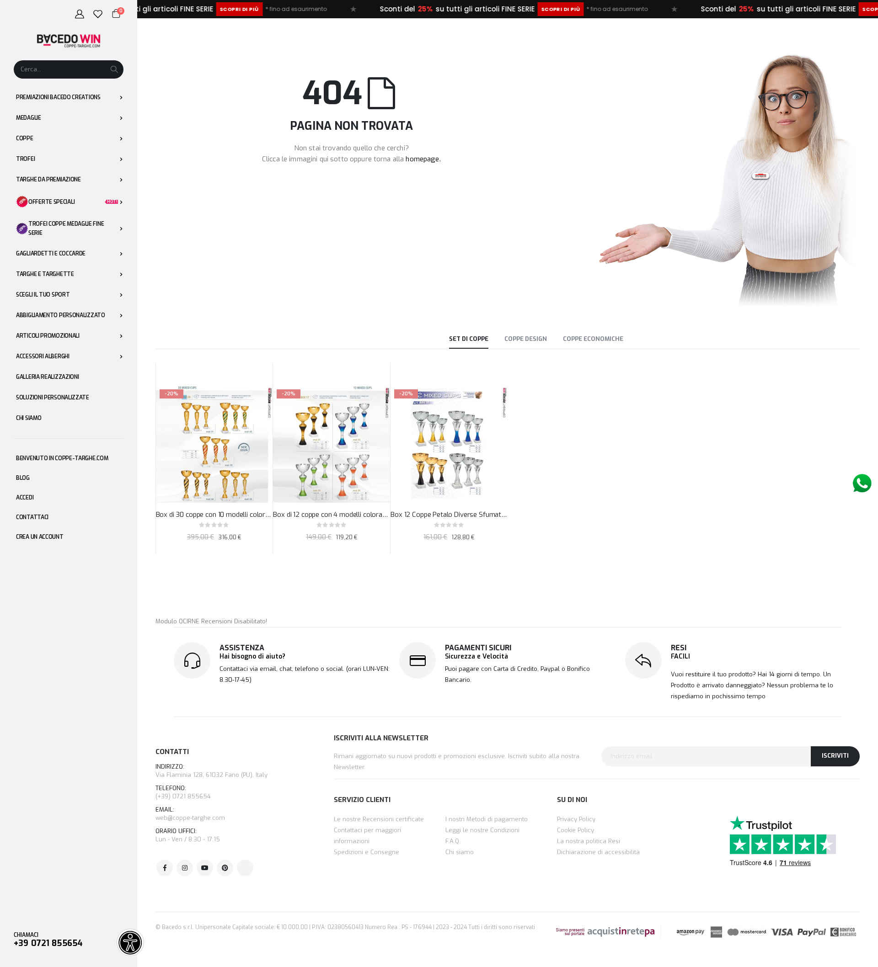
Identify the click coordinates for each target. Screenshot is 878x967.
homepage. (423, 159)
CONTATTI (172, 751)
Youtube (205, 868)
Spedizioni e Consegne (366, 852)
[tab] (468, 339)
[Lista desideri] (98, 14)
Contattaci (32, 517)
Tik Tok (245, 868)
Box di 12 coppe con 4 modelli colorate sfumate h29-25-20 (331, 514)
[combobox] (68, 69)
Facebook (164, 868)
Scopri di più (180, 9)
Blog (23, 478)
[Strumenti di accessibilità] (130, 942)
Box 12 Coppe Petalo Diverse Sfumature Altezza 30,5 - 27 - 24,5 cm (449, 514)
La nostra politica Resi (588, 841)
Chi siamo (459, 852)
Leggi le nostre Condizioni (482, 830)
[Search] (114, 69)
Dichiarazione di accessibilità (598, 852)
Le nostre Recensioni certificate (379, 819)
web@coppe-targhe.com (190, 818)
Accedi (24, 497)
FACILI (680, 656)
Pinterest (225, 868)
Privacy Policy (576, 819)
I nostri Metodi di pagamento (486, 819)
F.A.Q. (452, 841)
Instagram (185, 868)
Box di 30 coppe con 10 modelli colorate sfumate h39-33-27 (214, 514)
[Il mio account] (79, 14)
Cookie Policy (575, 830)
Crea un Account (40, 537)
